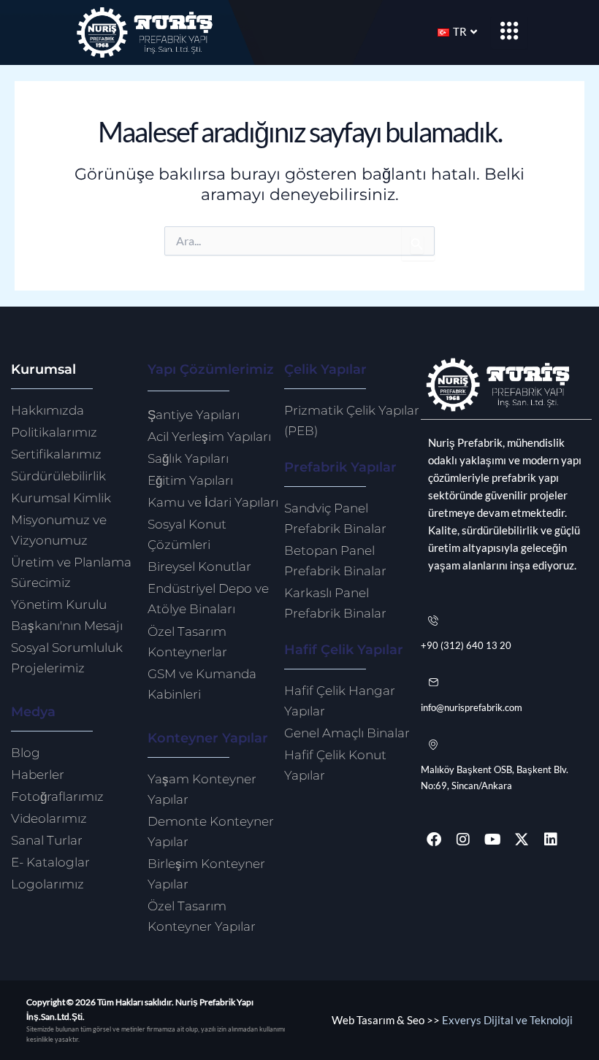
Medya (33, 711)
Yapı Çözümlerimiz (211, 369)
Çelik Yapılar (325, 369)
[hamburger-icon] (509, 32)
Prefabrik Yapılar (340, 466)
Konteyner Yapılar (208, 737)
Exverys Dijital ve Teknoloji (507, 1020)
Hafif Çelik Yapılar (343, 649)
